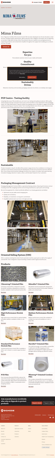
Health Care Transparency (48, 436)
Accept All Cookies (32, 77)
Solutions (17, 436)
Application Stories (19, 428)
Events (29, 428)
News (29, 431)
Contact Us (6, 46)
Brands (2, 431)
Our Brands (8, 7)
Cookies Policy (45, 431)
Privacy (43, 442)
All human (52, 454)
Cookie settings (45, 447)
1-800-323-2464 (38, 414)
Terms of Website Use (47, 444)
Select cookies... (22, 77)
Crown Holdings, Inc (14, 454)
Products (17, 434)
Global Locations (51, 414)
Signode (3, 7)
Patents (43, 439)
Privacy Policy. (22, 73)
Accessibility (44, 428)
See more (3, 292)
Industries (17, 431)
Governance (44, 434)
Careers (2, 434)
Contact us (46, 2)
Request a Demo (48, 403)
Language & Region (37, 2)
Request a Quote (36, 403)
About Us (3, 428)
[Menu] (52, 2)
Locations (3, 443)
